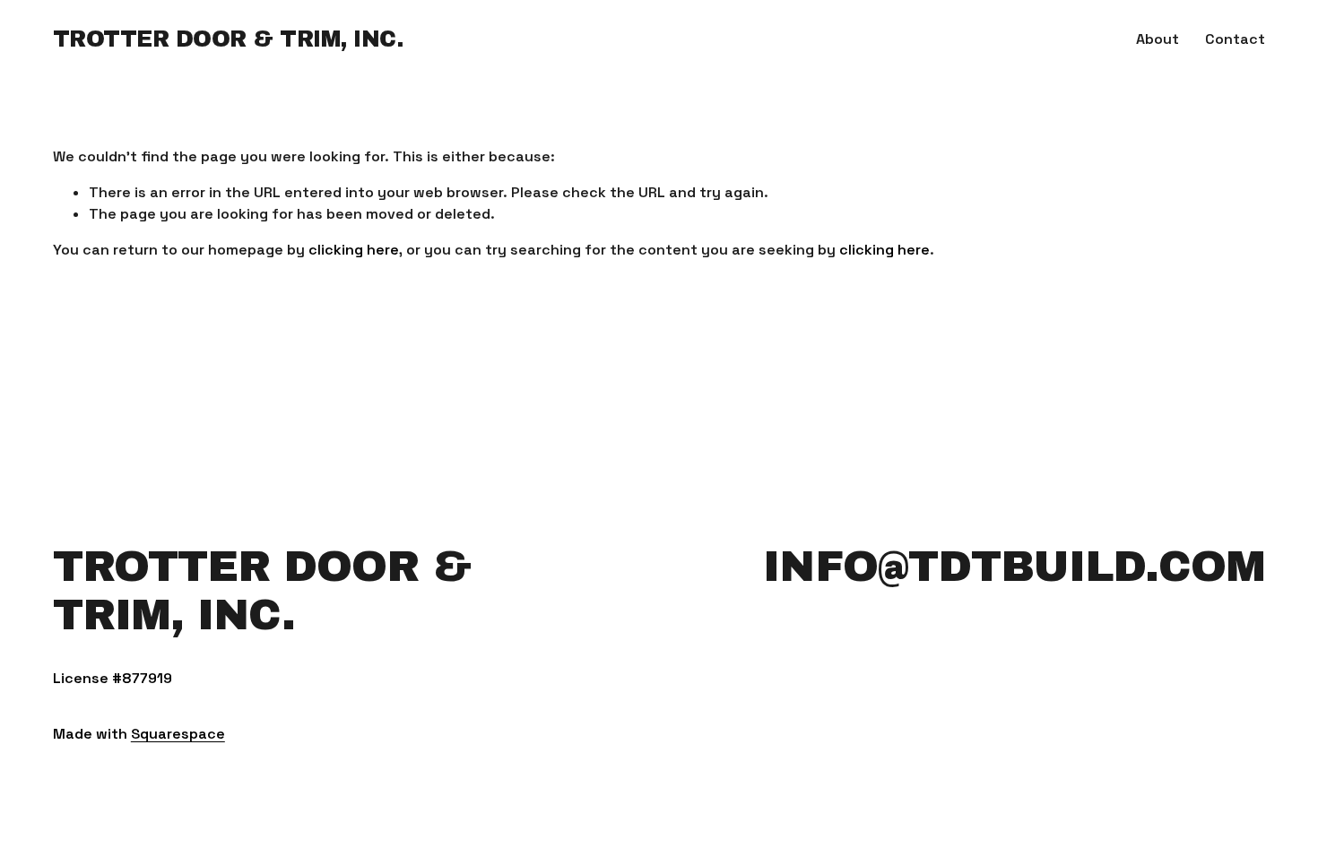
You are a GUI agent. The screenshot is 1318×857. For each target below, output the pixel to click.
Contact (1235, 39)
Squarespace (178, 733)
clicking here (353, 249)
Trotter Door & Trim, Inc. (228, 39)
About (1157, 39)
